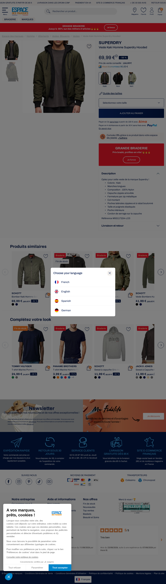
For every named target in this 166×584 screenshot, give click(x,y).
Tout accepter (60, 567)
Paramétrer (37, 567)
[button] (9, 577)
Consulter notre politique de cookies (22, 557)
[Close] (110, 273)
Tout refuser (14, 567)
